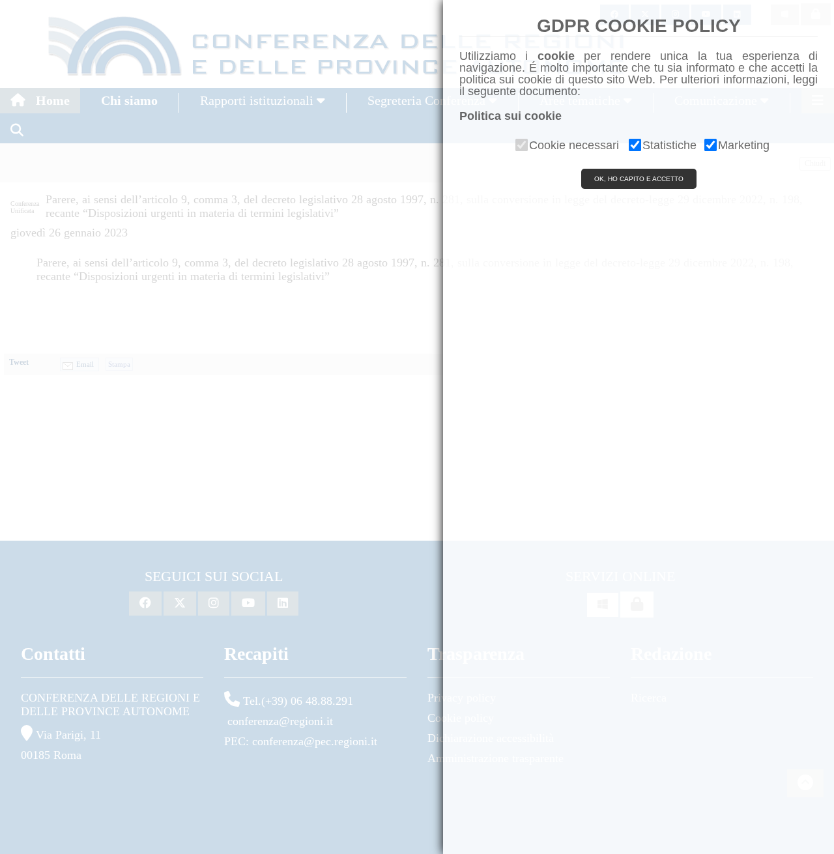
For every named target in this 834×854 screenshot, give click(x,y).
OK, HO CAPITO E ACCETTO (638, 178)
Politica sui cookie (510, 115)
